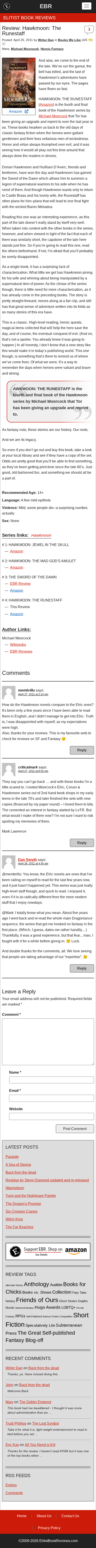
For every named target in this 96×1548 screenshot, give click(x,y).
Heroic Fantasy (52, 49)
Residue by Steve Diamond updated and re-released (47, 1180)
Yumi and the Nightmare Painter (31, 1196)
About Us (44, 1516)
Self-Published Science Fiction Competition (49, 1316)
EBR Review (20, 583)
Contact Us (70, 1516)
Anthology (36, 1284)
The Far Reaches (19, 1227)
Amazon (17, 111)
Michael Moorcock (25, 49)
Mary (9, 1402)
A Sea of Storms (18, 1165)
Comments (14, 1493)
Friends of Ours (37, 1300)
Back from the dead (21, 1172)
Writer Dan (14, 1368)
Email (15, 1090)
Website (16, 1109)
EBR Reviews (21, 651)
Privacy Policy (49, 1528)
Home (22, 1516)
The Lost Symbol (45, 1423)
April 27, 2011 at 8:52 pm (33, 771)
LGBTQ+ (68, 1307)
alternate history (14, 1285)
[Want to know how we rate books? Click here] (3, 44)
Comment (11, 1014)
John (9, 1385)
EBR (46, 6)
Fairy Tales (79, 1292)
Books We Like (69, 40)
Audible (56, 1285)
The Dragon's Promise (23, 1204)
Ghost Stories (68, 1301)
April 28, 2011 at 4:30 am (33, 863)
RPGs (20, 1316)
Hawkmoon (41, 535)
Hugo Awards (48, 1307)
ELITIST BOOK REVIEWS (29, 18)
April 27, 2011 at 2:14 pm (33, 694)
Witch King (14, 1219)
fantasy (10, 1301)
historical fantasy (24, 1307)
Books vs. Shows (36, 1292)
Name (15, 1072)
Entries (11, 1485)
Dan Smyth (27, 860)
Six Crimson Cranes (22, 1211)
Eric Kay (12, 1445)
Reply (82, 750)
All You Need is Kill (40, 1445)
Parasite (12, 1157)
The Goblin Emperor (35, 1402)
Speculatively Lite (40, 1325)
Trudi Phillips (16, 1423)
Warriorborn (15, 1188)
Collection (61, 1292)
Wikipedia (18, 644)
